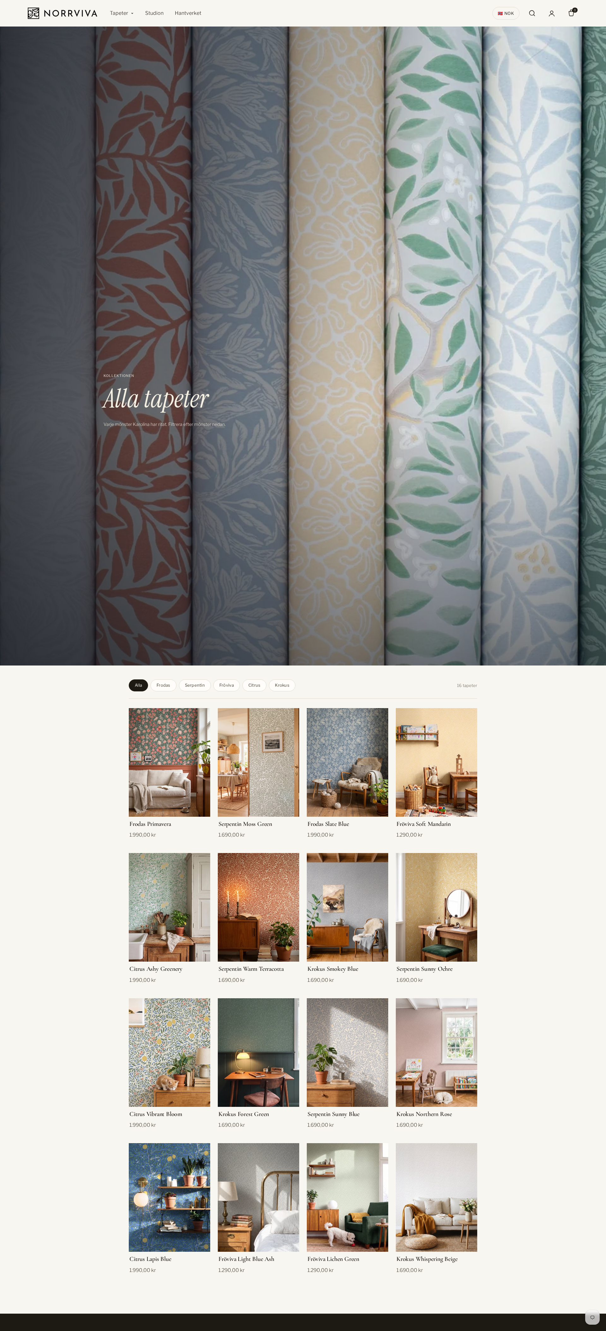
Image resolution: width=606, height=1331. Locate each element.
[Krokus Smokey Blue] (347, 907)
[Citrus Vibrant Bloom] (169, 1052)
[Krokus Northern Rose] (436, 1052)
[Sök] (532, 13)
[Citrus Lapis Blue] (169, 1197)
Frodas (163, 685)
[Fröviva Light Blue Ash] (258, 1197)
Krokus (282, 685)
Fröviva (226, 685)
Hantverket (188, 13)
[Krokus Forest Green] (258, 1052)
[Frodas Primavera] (169, 762)
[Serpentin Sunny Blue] (347, 1052)
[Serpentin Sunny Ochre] (436, 907)
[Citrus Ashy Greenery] (169, 907)
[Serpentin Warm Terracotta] (258, 907)
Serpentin (195, 685)
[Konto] (552, 13)
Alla (138, 685)
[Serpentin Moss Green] (258, 762)
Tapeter (119, 13)
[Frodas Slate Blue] (347, 762)
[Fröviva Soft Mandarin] (436, 762)
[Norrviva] (62, 13)
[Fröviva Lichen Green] (347, 1197)
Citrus (254, 685)
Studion (154, 13)
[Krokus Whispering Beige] (436, 1197)
